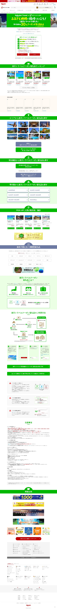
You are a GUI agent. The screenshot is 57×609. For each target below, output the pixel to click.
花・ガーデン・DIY (35, 581)
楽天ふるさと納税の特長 (26, 545)
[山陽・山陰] (12, 134)
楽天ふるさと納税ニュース (38, 551)
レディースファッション (10, 567)
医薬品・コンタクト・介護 (28, 570)
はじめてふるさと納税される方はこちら (28, 33)
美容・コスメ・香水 (35, 567)
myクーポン (35, 347)
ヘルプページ (18, 460)
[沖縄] (45, 134)
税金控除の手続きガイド (26, 548)
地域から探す (16, 549)
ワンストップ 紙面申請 (26, 550)
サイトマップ (27, 557)
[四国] (23, 134)
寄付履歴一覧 (36, 545)
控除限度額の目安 (36, 549)
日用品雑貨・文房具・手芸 (28, 567)
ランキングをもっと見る (28, 87)
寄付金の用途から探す (17, 551)
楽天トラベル (16, 283)
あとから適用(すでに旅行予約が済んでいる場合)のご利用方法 (28, 373)
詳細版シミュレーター (37, 548)
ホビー (43, 580)
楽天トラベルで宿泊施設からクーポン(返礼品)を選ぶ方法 (28, 366)
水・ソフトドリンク (18, 570)
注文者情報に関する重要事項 (27, 554)
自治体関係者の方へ (33, 557)
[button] (37, 4)
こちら (26, 49)
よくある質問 (22, 557)
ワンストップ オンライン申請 (27, 549)
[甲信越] (12, 128)
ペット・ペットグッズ (36, 580)
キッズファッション (9, 570)
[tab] (21, 253)
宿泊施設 (17, 31)
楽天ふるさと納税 (6, 12)
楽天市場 (2, 12)
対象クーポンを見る (11, 228)
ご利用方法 (22, 54)
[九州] (34, 134)
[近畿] (45, 128)
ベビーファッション (9, 571)
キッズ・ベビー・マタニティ (45, 567)
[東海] (34, 128)
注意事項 (34, 54)
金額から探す (16, 547)
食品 (16, 567)
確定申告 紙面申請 (25, 553)
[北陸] (23, 128)
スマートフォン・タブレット (10, 580)
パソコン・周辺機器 (9, 581)
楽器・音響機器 (44, 581)
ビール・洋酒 (17, 571)
